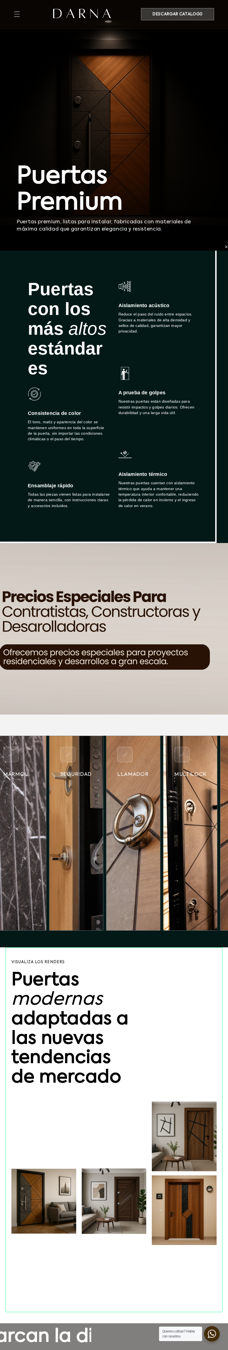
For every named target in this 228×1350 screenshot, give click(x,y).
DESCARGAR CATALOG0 (177, 14)
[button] (17, 14)
